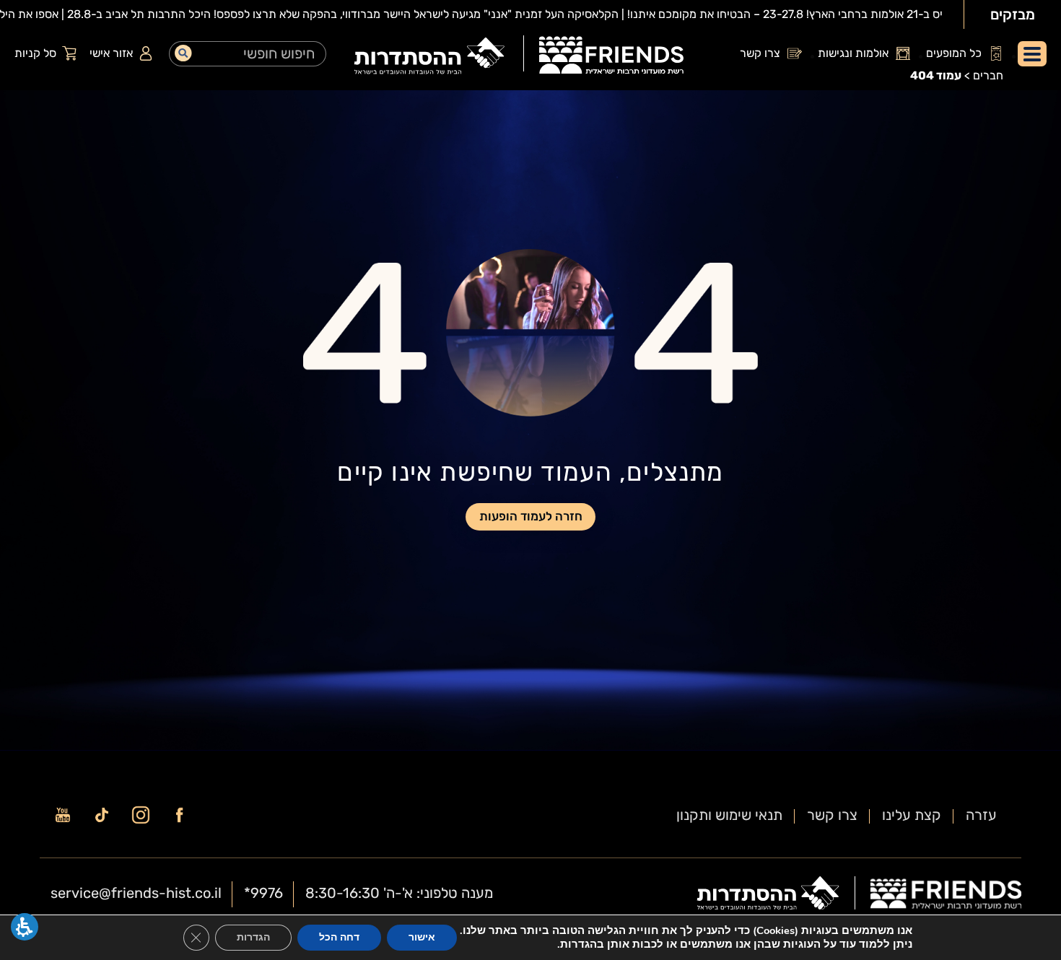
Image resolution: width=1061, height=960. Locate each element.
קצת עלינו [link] (911, 815)
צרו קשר (832, 815)
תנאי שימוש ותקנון (729, 815)
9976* (263, 893)
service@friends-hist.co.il (136, 893)
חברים (988, 75)
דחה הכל (339, 937)
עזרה (981, 815)
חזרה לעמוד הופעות (530, 516)
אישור (422, 937)
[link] (611, 57)
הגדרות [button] (253, 937)
